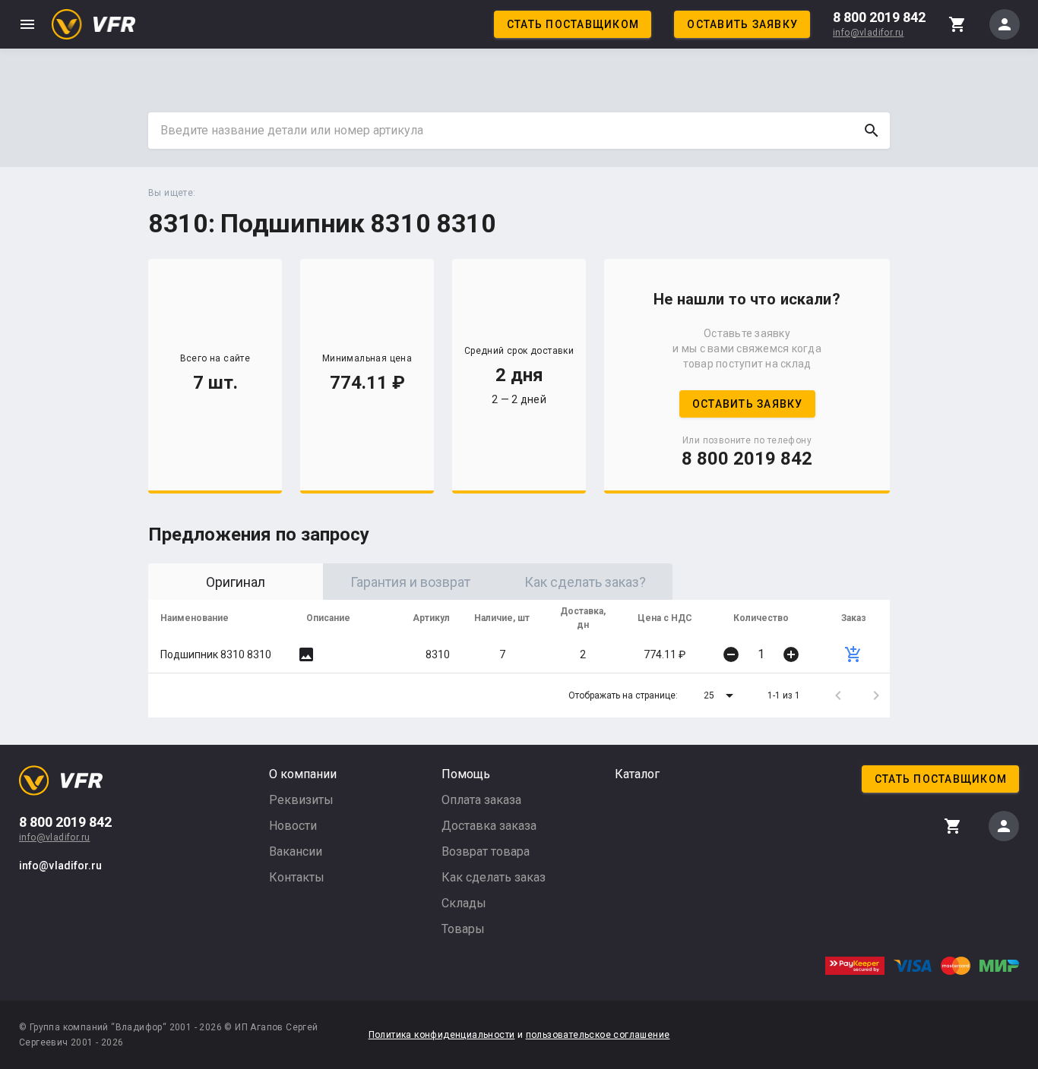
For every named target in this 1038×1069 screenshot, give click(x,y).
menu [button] (27, 24)
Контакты (296, 877)
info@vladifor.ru (868, 32)
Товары (463, 929)
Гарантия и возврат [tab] (410, 582)
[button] (721, 695)
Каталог (637, 774)
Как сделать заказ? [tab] (585, 582)
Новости (293, 825)
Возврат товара (485, 851)
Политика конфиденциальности (442, 1035)
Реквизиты (301, 800)
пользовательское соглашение (598, 1035)
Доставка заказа (488, 825)
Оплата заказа (481, 800)
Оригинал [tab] (235, 582)
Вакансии (295, 851)
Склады (463, 903)
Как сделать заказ (493, 877)
